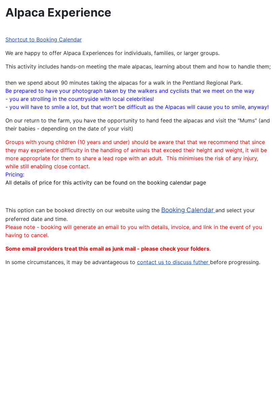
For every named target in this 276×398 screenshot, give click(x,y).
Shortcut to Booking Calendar (43, 39)
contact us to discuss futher (173, 262)
